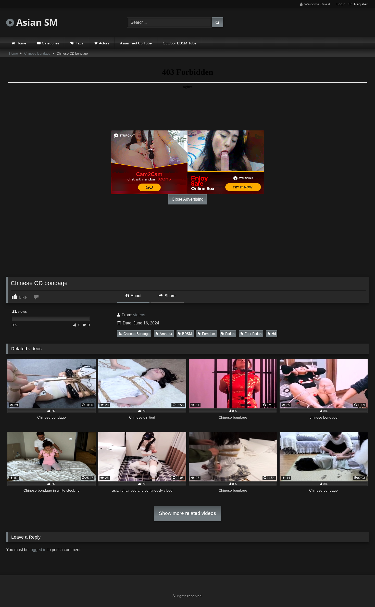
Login (340, 4)
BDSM (187, 334)
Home (21, 43)
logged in (38, 550)
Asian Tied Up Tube (136, 43)
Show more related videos (187, 513)
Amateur (166, 334)
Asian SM (36, 22)
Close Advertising (188, 199)
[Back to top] (359, 592)
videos (139, 315)
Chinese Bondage (37, 53)
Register (361, 4)
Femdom (208, 334)
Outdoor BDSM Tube (179, 43)
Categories (50, 43)
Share (170, 296)
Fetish (229, 334)
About (135, 296)
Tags (79, 43)
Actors (104, 43)
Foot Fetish (253, 334)
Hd (274, 334)
